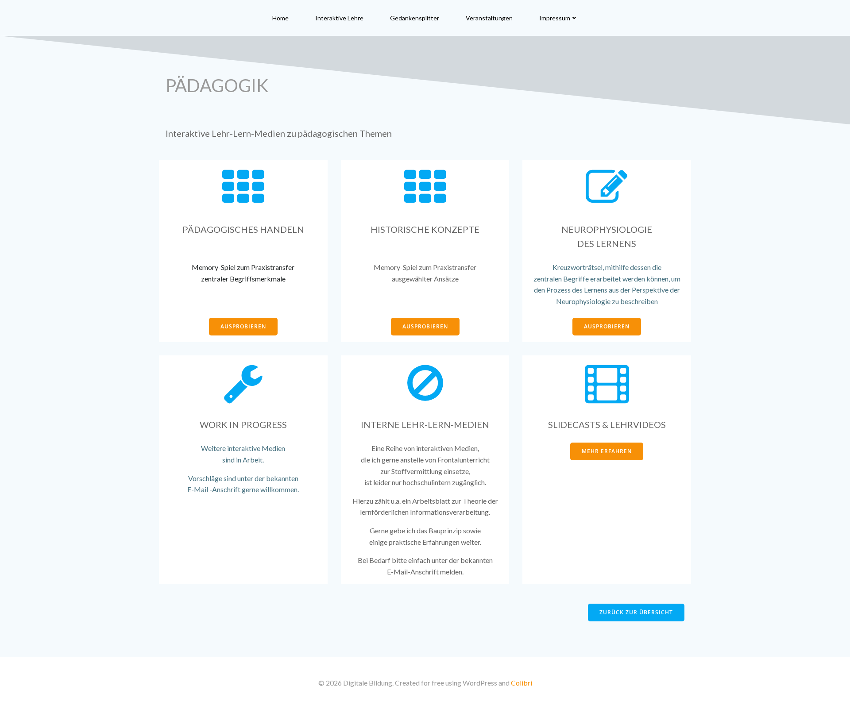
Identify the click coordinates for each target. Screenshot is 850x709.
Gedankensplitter (414, 18)
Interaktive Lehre (339, 18)
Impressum (554, 18)
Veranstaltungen (489, 18)
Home (280, 18)
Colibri (521, 682)
